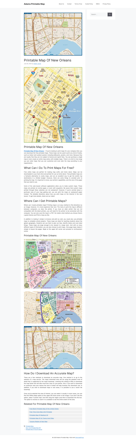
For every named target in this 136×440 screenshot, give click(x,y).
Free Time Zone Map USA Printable (41, 412)
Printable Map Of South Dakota (34, 429)
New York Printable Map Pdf (33, 427)
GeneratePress (79, 437)
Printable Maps (30, 426)
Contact (69, 4)
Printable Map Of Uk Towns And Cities (42, 418)
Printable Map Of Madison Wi (39, 415)
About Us (61, 4)
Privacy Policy (106, 4)
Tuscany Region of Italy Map (38, 421)
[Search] (110, 14)
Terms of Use (78, 4)
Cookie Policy (89, 4)
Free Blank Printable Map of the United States (44, 409)
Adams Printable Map (34, 4)
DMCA (98, 4)
